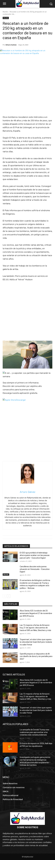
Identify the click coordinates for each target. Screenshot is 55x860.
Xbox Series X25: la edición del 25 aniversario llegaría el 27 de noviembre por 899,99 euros (36, 613)
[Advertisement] (27, 86)
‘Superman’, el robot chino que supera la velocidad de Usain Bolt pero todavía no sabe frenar (36, 642)
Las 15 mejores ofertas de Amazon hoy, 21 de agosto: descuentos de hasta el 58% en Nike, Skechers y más (35, 627)
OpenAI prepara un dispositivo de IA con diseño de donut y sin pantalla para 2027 (36, 656)
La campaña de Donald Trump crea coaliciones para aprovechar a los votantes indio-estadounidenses (34, 732)
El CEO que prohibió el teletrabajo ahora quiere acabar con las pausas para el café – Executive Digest (35, 555)
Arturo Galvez (11, 45)
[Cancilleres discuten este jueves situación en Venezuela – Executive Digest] (10, 570)
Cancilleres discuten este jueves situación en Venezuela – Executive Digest (35, 569)
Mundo (5, 12)
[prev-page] (4, 596)
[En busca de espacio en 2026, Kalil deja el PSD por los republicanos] (10, 747)
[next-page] (8, 596)
